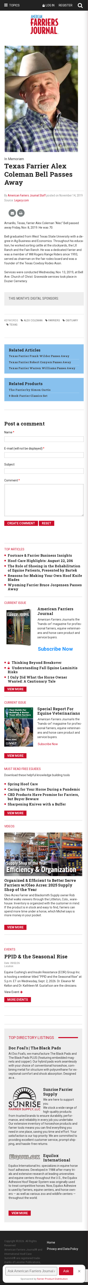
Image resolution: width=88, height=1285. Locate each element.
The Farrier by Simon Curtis (29, 390)
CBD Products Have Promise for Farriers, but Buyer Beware (43, 796)
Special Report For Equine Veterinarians (58, 711)
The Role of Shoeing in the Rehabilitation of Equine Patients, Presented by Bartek (44, 568)
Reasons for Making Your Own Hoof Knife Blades (45, 577)
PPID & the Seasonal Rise (35, 956)
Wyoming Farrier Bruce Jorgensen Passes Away (45, 587)
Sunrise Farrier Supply (58, 1092)
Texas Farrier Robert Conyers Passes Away (40, 362)
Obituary (72, 320)
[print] (21, 213)
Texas (13, 324)
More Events (17, 999)
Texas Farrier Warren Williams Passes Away (42, 368)
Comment (12, 480)
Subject (9, 464)
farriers (54, 320)
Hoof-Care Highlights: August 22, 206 (40, 560)
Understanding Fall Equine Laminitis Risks (43, 670)
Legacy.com (21, 200)
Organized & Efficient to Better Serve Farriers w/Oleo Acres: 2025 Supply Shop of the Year (40, 885)
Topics (14, 5)
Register (65, 5)
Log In (50, 5)
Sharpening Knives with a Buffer (37, 804)
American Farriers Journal (55, 611)
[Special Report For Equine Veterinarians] (18, 727)
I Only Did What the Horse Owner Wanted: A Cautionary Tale (37, 679)
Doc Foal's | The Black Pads (35, 1047)
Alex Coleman (33, 320)
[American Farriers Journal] (18, 627)
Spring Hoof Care (23, 784)
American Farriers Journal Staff (27, 195)
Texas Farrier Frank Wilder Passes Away (39, 356)
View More (15, 689)
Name (9, 432)
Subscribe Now (48, 744)
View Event (11, 992)
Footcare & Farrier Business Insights (40, 555)
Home (51, 1242)
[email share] (12, 213)
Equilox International (56, 1158)
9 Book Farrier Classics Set (28, 396)
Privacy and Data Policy (62, 1249)
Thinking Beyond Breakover (37, 662)
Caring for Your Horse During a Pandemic (44, 789)
